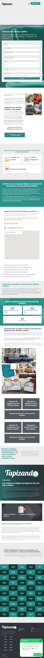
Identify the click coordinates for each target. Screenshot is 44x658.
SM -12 (11, 649)
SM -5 (5, 642)
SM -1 (5, 636)
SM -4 (11, 639)
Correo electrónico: (8, 48)
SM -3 (5, 639)
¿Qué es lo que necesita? (9, 57)
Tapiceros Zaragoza (13, 94)
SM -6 (11, 642)
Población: (6, 69)
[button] (29, 4)
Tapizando (6, 94)
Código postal (7, 73)
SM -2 (11, 636)
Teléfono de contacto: (8, 52)
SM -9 (5, 647)
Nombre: (6, 43)
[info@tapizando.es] (19, 630)
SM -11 (5, 649)
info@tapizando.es (22, 630)
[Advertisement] (22, 14)
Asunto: (5, 61)
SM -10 (11, 647)
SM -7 (5, 644)
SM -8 (11, 644)
